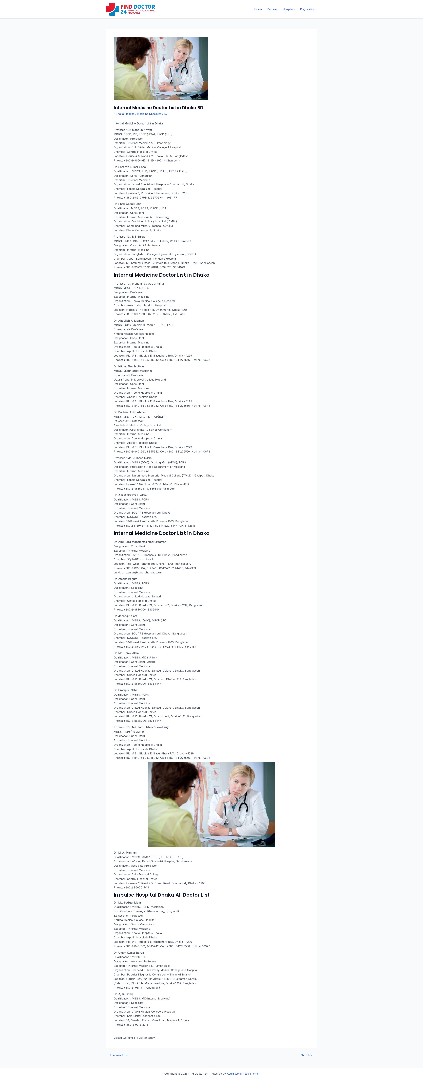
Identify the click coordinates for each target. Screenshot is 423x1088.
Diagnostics (307, 9)
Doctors (272, 9)
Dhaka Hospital (125, 113)
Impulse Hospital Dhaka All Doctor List (162, 894)
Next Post (309, 1055)
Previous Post (117, 1055)
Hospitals (289, 9)
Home (258, 9)
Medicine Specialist (149, 113)
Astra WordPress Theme (243, 1073)
